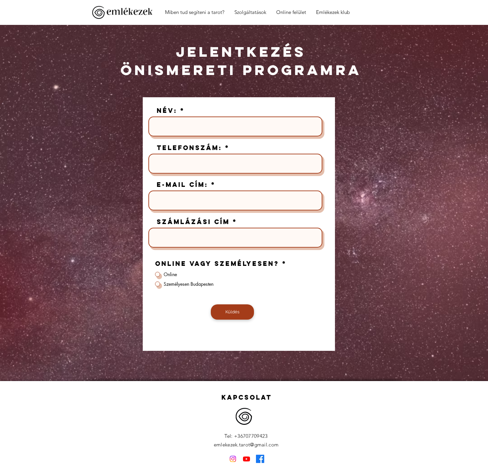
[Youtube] (246, 459)
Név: (167, 111)
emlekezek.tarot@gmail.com (246, 444)
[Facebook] (260, 459)
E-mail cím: (182, 185)
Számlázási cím (193, 222)
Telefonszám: (189, 148)
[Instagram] (233, 459)
